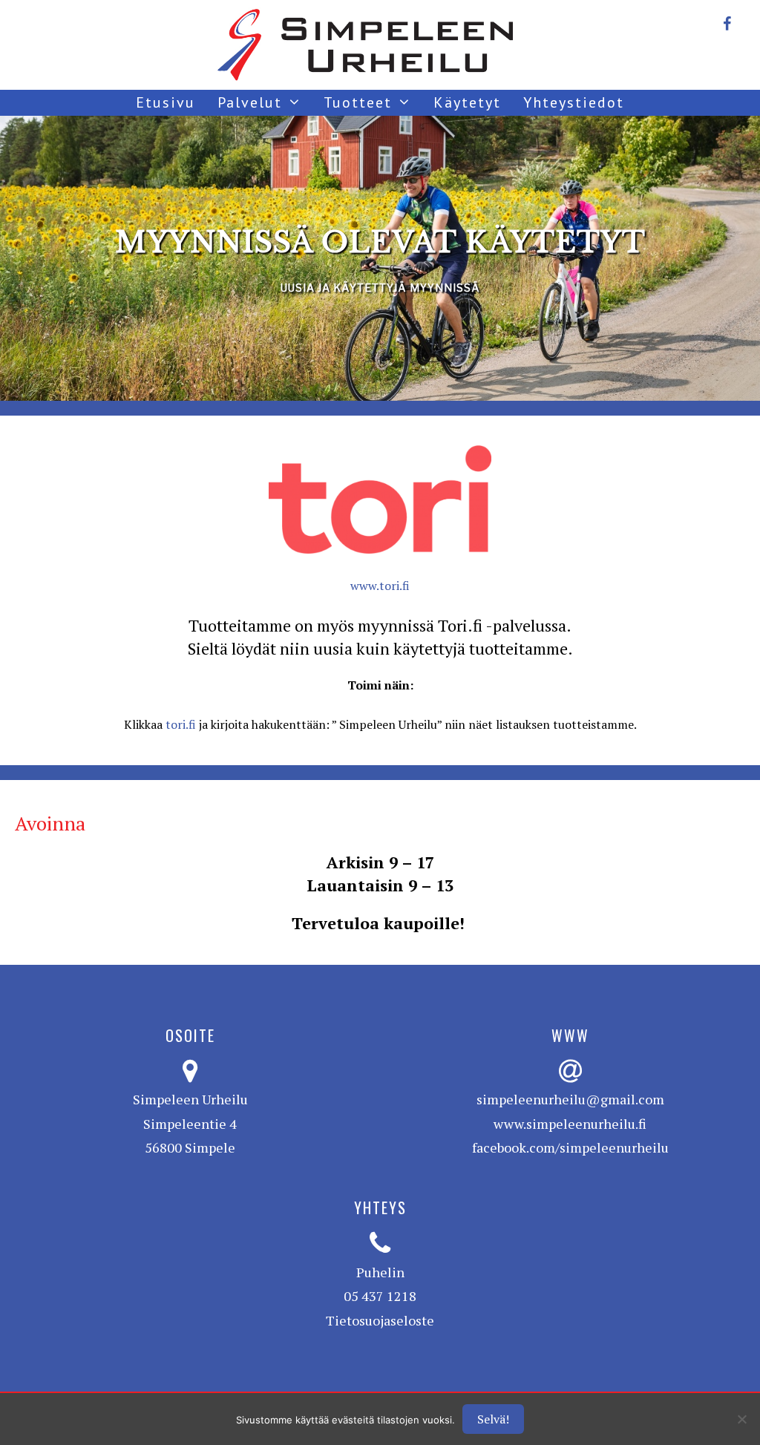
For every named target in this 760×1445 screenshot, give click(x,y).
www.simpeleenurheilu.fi (570, 1124)
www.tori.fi (380, 585)
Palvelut (249, 102)
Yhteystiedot (573, 102)
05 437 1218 (380, 1296)
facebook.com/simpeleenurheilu (570, 1147)
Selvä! (493, 1419)
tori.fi (181, 724)
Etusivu (165, 102)
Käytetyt (467, 102)
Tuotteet (358, 102)
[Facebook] (726, 20)
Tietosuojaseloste (380, 1320)
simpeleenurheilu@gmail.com (570, 1099)
